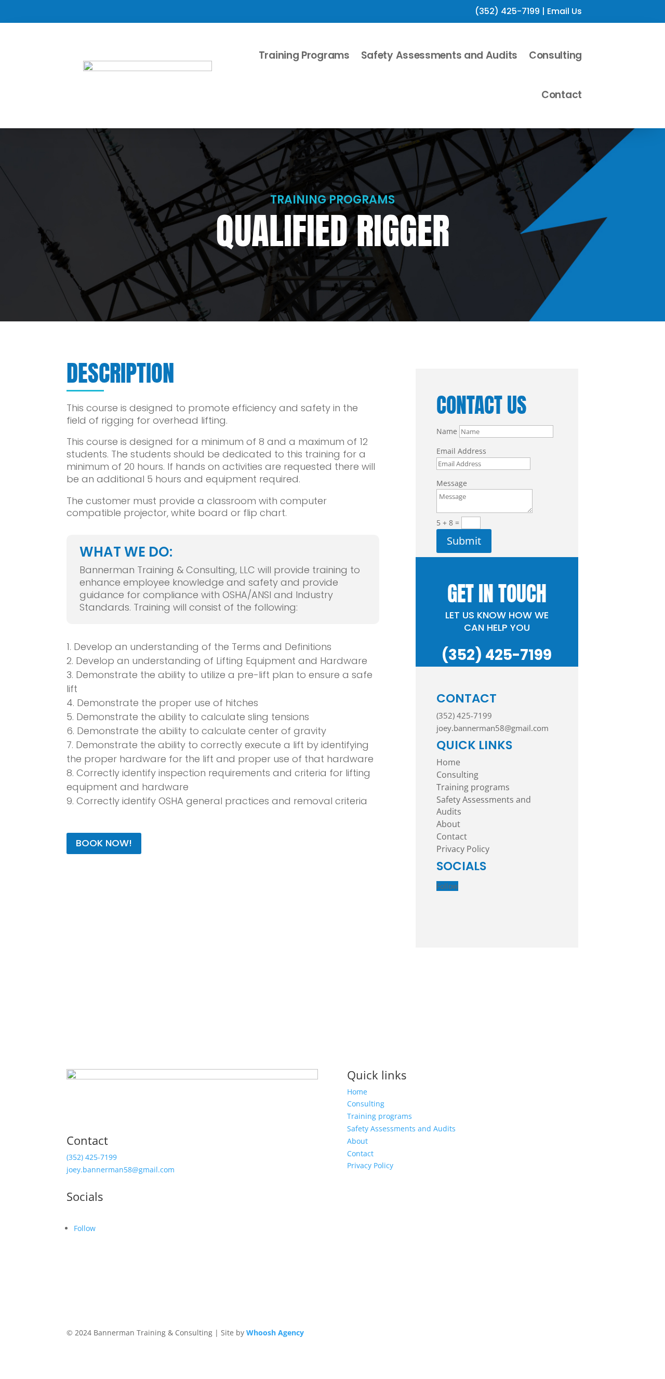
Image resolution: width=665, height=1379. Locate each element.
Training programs (473, 787)
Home (448, 762)
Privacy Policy (462, 849)
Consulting (555, 55)
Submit (464, 541)
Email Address (461, 451)
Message (451, 483)
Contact (561, 95)
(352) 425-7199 (507, 11)
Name (446, 431)
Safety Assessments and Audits (439, 55)
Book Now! (104, 842)
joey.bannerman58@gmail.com (492, 728)
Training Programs (304, 55)
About (448, 824)
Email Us (564, 11)
